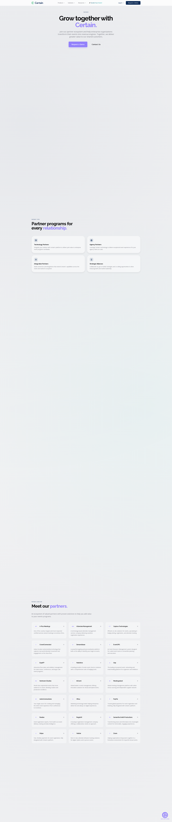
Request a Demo (133, 3)
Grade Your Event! (96, 3)
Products (60, 3)
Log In (120, 3)
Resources (81, 3)
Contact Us (96, 44)
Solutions (70, 3)
